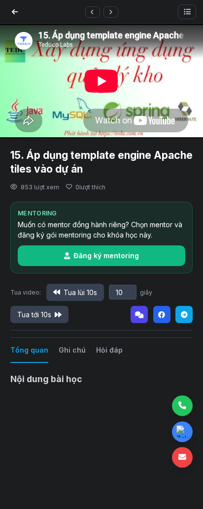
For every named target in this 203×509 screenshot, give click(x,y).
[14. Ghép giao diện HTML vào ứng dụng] (92, 12)
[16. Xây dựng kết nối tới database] (110, 12)
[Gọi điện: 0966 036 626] (182, 405)
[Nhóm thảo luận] (139, 314)
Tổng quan (29, 350)
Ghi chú (72, 350)
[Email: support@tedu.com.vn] (182, 457)
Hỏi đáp (109, 350)
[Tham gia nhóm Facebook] (161, 314)
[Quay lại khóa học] (15, 12)
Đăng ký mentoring (106, 255)
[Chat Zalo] (182, 431)
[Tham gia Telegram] (184, 314)
